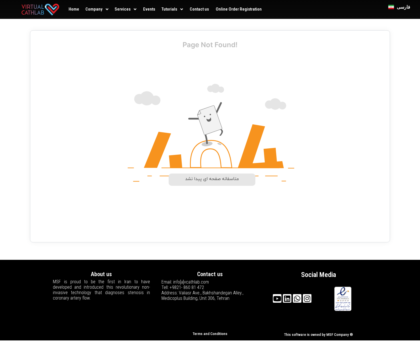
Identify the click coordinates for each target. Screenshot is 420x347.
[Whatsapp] (297, 298)
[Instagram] (307, 298)
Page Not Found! (210, 45)
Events (149, 9)
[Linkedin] (287, 298)
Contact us (199, 9)
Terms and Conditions (210, 334)
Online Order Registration (239, 9)
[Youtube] (277, 298)
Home (74, 9)
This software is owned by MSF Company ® (318, 334)
